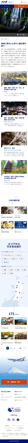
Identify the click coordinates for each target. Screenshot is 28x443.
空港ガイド (17, 394)
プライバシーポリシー (17, 425)
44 (20, 348)
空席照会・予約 (15, 382)
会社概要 (7, 425)
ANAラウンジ (18, 400)
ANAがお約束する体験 (20, 397)
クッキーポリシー (8, 428)
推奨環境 (9, 430)
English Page (14, 415)
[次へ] (25, 348)
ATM (2, 394)
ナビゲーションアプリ (6, 397)
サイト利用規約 (19, 428)
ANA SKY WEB (17, 430)
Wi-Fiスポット (4, 400)
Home (2, 39)
